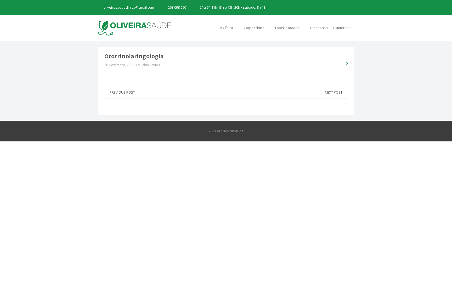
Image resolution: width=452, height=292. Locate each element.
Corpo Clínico (254, 27)
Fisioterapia (342, 27)
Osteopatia (319, 27)
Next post (333, 92)
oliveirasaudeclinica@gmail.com (129, 7)
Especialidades (287, 27)
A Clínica (227, 27)
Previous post (122, 92)
